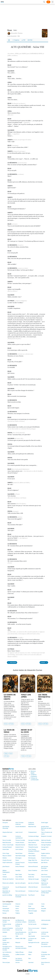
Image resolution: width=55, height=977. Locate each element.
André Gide (6, 849)
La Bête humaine (19, 954)
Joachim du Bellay (7, 895)
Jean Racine (44, 862)
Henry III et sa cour (26, 731)
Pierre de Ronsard (20, 891)
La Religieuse (44, 924)
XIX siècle (11, 723)
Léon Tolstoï (44, 870)
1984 (16, 936)
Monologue (31, 908)
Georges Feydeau (46, 845)
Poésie (17, 911)
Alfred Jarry (31, 853)
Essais (30, 946)
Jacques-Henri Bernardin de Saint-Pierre (46, 828)
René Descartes (7, 842)
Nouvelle (43, 908)
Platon (17, 860)
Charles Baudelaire (20, 826)
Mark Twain (18, 874)
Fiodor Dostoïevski (46, 842)
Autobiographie (7, 904)
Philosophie (6, 911)
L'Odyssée (44, 952)
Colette (4, 836)
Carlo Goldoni (19, 849)
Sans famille (31, 936)
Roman (5, 723)
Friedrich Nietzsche (46, 858)
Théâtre (15, 30)
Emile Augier (44, 822)
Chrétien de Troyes (33, 891)
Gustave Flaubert (7, 847)
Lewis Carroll (18, 832)
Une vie (17, 962)
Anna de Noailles (45, 887)
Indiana (5, 958)
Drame (10, 753)
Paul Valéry (31, 874)
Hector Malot (32, 855)
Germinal (30, 962)
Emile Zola (31, 877)
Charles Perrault (7, 860)
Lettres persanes (45, 920)
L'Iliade (30, 952)
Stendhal (17, 870)
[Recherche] (44, 2)
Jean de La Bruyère (20, 883)
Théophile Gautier (33, 847)
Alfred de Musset (33, 887)
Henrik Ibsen (18, 853)
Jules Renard (6, 866)
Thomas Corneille (20, 840)
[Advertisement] (27, 15)
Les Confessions (7, 952)
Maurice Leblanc (7, 855)
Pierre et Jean (6, 962)
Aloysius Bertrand (7, 832)
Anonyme (5, 822)
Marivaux (43, 855)
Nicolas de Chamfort (8, 879)
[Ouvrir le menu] (52, 2)
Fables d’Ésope (19, 952)
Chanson (17, 904)
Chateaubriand (32, 832)
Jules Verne (44, 874)
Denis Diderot (32, 842)
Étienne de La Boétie (8, 883)
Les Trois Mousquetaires (44, 696)
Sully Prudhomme (7, 862)
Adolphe (5, 932)
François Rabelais (33, 862)
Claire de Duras (19, 879)
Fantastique (6, 908)
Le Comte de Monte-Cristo (10, 696)
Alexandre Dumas (20, 845)
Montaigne (18, 858)
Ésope (43, 895)
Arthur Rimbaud (19, 866)
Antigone (43, 928)
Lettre (17, 908)
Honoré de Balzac (46, 877)
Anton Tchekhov (32, 870)
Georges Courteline (33, 840)
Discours (5, 906)
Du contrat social (45, 946)
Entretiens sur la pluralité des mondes (7, 948)
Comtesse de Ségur (33, 836)
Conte (42, 904)
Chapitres (16, 40)
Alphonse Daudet (46, 840)
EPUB (30, 40)
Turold (4, 874)
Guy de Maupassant (20, 887)
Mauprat (17, 942)
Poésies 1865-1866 (20, 938)
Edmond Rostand (33, 866)
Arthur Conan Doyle (8, 845)
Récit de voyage (32, 911)
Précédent (13, 662)
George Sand (44, 847)
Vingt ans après (26, 695)
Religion (43, 911)
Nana (29, 954)
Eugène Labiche (45, 853)
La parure (43, 958)
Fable (42, 906)
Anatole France (19, 847)
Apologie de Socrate (33, 942)
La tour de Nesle (9, 731)
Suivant (42, 662)
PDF (24, 40)
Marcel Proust (45, 860)
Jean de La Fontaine (33, 883)
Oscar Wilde (18, 877)
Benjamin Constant (46, 836)
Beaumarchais (32, 826)
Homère (43, 849)
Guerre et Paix (45, 936)
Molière (5, 858)
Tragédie (30, 913)
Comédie (30, 904)
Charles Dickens (19, 842)
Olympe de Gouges (33, 879)
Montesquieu (32, 858)
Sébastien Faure (32, 845)
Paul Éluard (31, 895)
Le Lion (4, 936)
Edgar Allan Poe (32, 860)
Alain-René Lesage (20, 855)
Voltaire (5, 877)
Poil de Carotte (32, 924)
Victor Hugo (6, 853)
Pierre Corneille (7, 840)
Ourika (43, 938)
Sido (29, 958)
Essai (29, 906)
